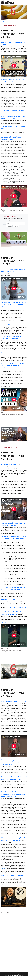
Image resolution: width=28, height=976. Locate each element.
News (2, 209)
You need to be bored (9, 464)
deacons (13, 650)
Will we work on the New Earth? (13, 111)
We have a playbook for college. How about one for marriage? (13, 537)
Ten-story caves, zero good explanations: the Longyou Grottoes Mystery (11, 762)
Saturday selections (17, 210)
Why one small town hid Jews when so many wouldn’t (13, 117)
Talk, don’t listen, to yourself (12, 876)
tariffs (3, 211)
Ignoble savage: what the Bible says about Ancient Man (13, 588)
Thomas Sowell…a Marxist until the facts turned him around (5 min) (13, 365)
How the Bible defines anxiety (13, 325)
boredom (8, 650)
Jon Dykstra (7, 24)
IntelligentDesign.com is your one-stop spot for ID (12, 81)
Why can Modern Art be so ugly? (14, 701)
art (8, 913)
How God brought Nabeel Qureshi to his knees (11, 613)
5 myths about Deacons (10, 599)
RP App (7, 648)
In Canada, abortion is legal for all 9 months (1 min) (13, 270)
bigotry (12, 913)
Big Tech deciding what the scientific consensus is (12, 337)
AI (6, 913)
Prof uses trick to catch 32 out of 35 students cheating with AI (14, 778)
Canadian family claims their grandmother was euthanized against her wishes (13, 794)
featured (8, 210)
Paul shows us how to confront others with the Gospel (13, 524)
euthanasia (8, 914)
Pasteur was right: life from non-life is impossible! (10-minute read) (14, 304)
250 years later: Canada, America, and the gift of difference (14, 839)
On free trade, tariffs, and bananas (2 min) (11, 138)
